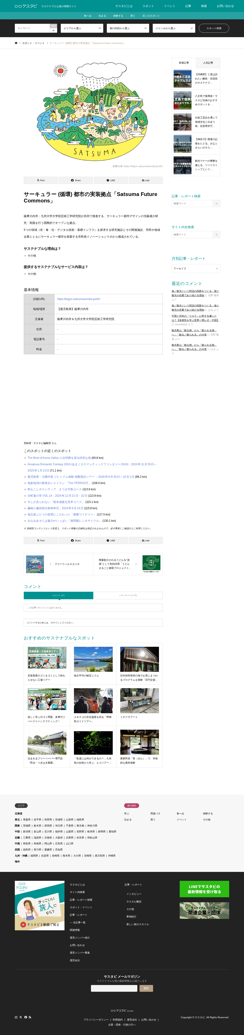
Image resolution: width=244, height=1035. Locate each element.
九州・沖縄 (21, 855)
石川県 (48, 831)
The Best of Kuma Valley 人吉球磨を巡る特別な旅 (59, 457)
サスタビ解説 (133, 901)
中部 (17, 831)
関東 (17, 825)
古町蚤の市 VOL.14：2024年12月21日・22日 (58, 495)
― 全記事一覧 (78, 922)
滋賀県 (37, 837)
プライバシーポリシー (96, 1019)
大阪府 (59, 837)
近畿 (17, 837)
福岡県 (34, 855)
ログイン (55, 622)
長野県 (80, 831)
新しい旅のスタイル (137, 924)
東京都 (80, 825)
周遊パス (155, 813)
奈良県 (80, 837)
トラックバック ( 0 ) (128, 595)
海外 (17, 861)
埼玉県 (59, 825)
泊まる (102, 15)
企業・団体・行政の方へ (122, 1024)
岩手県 (37, 819)
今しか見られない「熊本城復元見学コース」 (56, 501)
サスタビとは (124, 6)
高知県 (59, 849)
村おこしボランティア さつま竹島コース (55, 489)
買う (132, 15)
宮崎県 (88, 855)
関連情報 (75, 930)
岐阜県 (91, 831)
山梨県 (69, 831)
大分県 (77, 855)
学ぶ (126, 813)
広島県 (59, 843)
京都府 (48, 837)
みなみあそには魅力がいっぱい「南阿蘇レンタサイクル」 (65, 520)
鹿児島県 (100, 855)
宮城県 (59, 819)
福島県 (80, 819)
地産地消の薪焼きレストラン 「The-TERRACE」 (59, 483)
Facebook (25, 1017)
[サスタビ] (26, 6)
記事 (188, 6)
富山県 (37, 831)
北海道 (18, 813)
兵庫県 (69, 837)
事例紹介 (131, 916)
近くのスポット (151, 15)
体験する (118, 15)
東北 (17, 819)
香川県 (37, 849)
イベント (169, 6)
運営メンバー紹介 (80, 937)
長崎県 (55, 855)
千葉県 (69, 825)
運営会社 (75, 960)
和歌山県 (92, 837)
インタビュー (133, 893)
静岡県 (102, 831)
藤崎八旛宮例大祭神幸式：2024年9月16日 (55, 508)
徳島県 (27, 849)
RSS (30, 1017)
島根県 (37, 843)
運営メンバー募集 (80, 952)
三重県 (27, 837)
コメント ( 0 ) (58, 595)
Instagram (16, 1017)
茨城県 (27, 825)
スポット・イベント (81, 907)
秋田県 (48, 819)
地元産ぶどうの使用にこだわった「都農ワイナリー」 (62, 514)
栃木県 (37, 825)
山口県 (69, 843)
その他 (206, 819)
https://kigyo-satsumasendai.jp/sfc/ (78, 299)
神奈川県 (92, 825)
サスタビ (200, 1017)
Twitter (20, 1017)
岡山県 (48, 843)
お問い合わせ (225, 6)
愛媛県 (48, 849)
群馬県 (48, 825)
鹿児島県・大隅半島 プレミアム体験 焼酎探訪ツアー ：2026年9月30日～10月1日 (81, 476)
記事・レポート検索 (81, 899)
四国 (17, 849)
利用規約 (118, 1019)
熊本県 (66, 855)
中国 (17, 843)
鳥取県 (27, 843)
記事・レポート (78, 914)
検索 (204, 6)
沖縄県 (112, 855)
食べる (87, 15)
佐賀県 (45, 855)
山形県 (69, 819)
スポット (148, 6)
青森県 (27, 819)
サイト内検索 (77, 892)
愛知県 (112, 831)
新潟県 (27, 831)
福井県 (59, 831)
